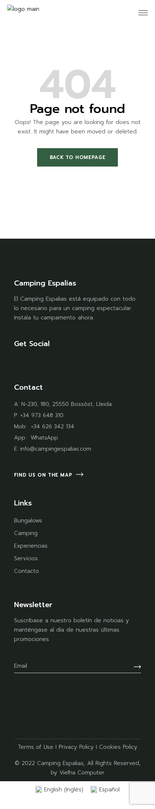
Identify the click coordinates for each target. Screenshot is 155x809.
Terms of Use (35, 747)
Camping (25, 533)
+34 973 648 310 (41, 415)
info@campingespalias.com (55, 449)
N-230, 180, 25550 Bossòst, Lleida (66, 404)
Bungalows (28, 521)
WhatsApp (44, 438)
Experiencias (31, 546)
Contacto (26, 571)
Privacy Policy (76, 747)
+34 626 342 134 (52, 426)
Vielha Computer (82, 773)
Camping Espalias (60, 763)
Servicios (26, 558)
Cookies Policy (118, 747)
